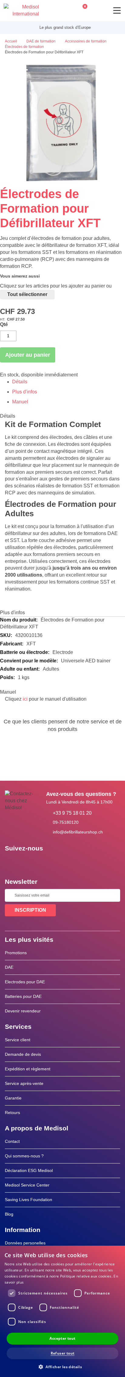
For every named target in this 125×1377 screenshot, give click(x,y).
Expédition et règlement (27, 1068)
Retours (12, 1112)
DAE (9, 967)
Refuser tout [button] (63, 1353)
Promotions (16, 952)
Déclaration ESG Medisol (29, 1170)
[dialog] (62, 1311)
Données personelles (25, 1243)
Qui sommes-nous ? (24, 1155)
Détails (19, 381)
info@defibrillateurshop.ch (78, 832)
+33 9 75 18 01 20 (72, 813)
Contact (12, 1141)
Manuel (20, 401)
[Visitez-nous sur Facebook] (11, 862)
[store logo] (21, 11)
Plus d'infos (24, 391)
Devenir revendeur (23, 1010)
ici (25, 699)
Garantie (13, 1098)
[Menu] (117, 10)
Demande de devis (23, 1054)
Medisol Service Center (27, 1185)
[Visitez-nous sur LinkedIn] (28, 862)
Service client (17, 1039)
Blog (9, 1214)
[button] (62, 1366)
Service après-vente (24, 1083)
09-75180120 (66, 822)
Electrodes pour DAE (25, 981)
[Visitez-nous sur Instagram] (46, 862)
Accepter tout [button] (62, 1338)
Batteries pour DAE (23, 996)
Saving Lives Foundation (28, 1199)
